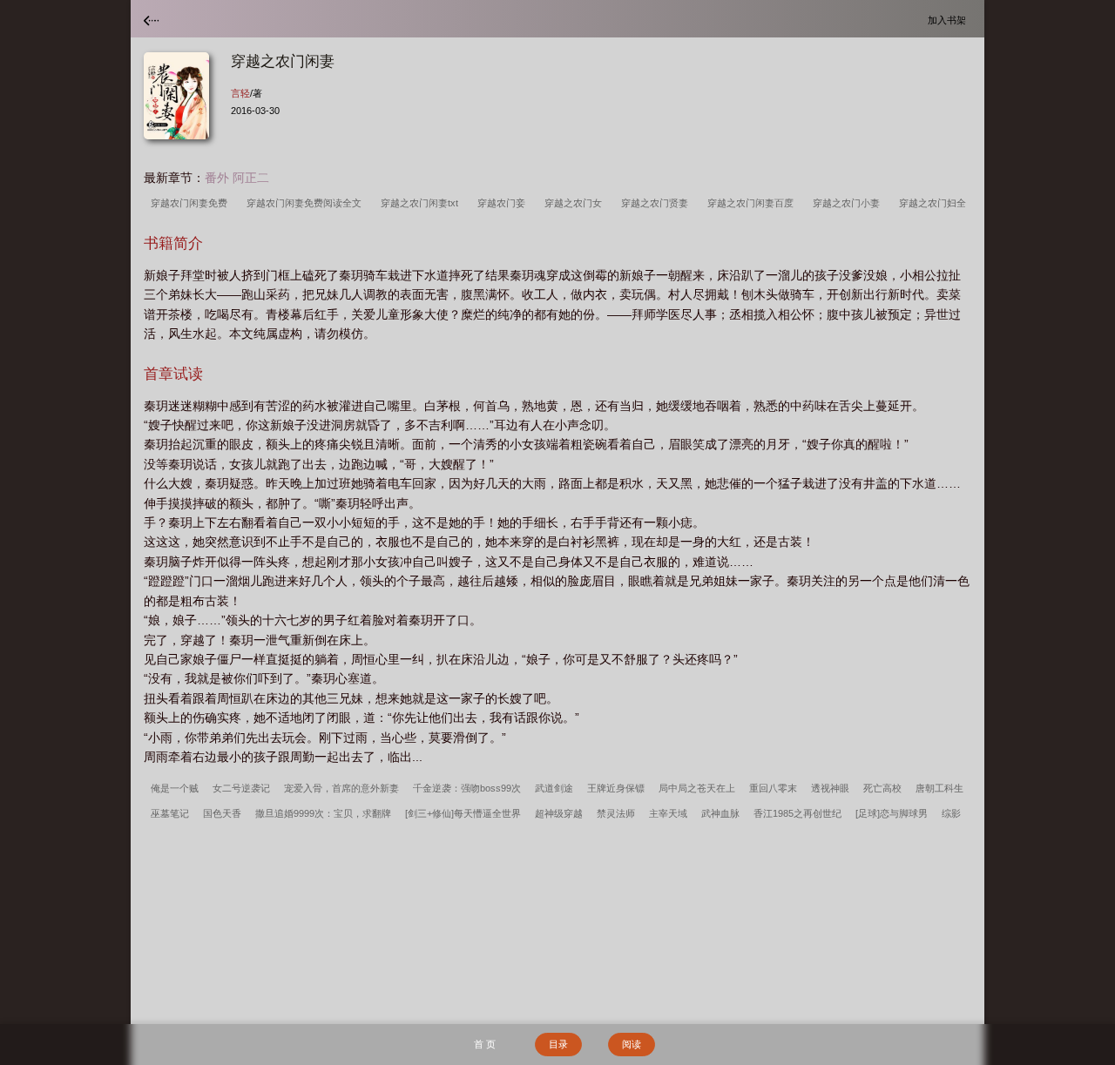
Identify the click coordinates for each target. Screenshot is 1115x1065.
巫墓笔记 (170, 813)
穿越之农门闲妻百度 (753, 203)
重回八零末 (773, 788)
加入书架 (949, 19)
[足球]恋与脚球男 (891, 813)
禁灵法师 (616, 813)
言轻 (240, 93)
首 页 (485, 1044)
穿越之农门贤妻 (657, 203)
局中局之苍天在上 (697, 788)
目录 (558, 1044)
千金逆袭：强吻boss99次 (467, 788)
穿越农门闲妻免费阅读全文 (307, 203)
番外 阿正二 (237, 178)
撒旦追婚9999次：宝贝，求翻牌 (323, 813)
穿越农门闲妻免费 (192, 203)
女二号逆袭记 (241, 788)
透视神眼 (830, 788)
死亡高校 (882, 788)
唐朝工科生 (939, 788)
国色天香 (222, 813)
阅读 (631, 1044)
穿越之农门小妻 (849, 203)
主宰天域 (668, 813)
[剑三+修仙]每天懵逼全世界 (463, 813)
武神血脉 (720, 813)
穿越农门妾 (503, 203)
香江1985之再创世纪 (797, 813)
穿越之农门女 (575, 203)
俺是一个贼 (175, 788)
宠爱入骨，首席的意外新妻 (341, 788)
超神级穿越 (559, 813)
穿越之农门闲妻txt (422, 203)
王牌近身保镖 (616, 788)
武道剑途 (554, 788)
